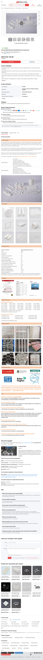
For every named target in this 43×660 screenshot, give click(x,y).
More (2, 650)
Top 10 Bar (14, 648)
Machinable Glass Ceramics (10, 477)
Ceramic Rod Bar (5, 645)
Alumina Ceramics (10, 474)
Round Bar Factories (25, 642)
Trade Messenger (18, 652)
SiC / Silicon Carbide (35, 623)
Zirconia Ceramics (18, 474)
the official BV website (27, 442)
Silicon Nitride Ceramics (16, 475)
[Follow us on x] (36, 652)
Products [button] (11, 4)
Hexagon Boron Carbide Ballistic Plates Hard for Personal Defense (37, 594)
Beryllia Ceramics (25, 474)
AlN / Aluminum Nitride (36, 621)
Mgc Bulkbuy (26, 648)
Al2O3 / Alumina (4, 621)
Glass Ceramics (25, 8)
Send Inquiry (11, 61)
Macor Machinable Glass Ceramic (6, 625)
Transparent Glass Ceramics (30, 637)
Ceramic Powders (35, 625)
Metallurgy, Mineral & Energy (9, 8)
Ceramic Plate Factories (15, 642)
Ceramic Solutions (25, 625)
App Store (4, 652)
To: (6, 545)
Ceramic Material (18, 8)
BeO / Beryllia (13, 621)
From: (6, 542)
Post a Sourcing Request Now (32, 557)
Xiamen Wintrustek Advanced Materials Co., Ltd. (12, 52)
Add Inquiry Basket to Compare (22, 43)
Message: (5, 548)
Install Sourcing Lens (6, 654)
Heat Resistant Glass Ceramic (7, 637)
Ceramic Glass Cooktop (19, 637)
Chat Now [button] (33, 61)
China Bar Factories (5, 642)
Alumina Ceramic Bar (13, 645)
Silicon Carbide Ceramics (26, 475)
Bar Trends (20, 648)
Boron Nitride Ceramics (33, 474)
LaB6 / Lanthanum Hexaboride (16, 625)
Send (9, 557)
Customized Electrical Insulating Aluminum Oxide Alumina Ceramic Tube (5, 577)
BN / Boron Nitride (4, 623)
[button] (1, 1)
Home (2, 8)
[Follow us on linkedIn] (30, 654)
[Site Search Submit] (27, 5)
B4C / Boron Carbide (25, 623)
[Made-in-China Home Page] (21, 2)
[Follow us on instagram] (38, 652)
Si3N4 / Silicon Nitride (15, 623)
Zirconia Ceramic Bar (34, 645)
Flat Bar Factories (34, 642)
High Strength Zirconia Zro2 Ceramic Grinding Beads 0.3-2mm (15, 594)
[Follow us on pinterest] (41, 652)
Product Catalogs (17, 619)
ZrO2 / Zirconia (24, 621)
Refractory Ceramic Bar (24, 645)
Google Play (10, 652)
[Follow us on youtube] (39, 652)
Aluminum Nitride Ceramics (6, 475)
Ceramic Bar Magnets (6, 648)
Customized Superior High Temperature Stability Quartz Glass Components (5, 594)
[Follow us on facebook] (34, 652)
